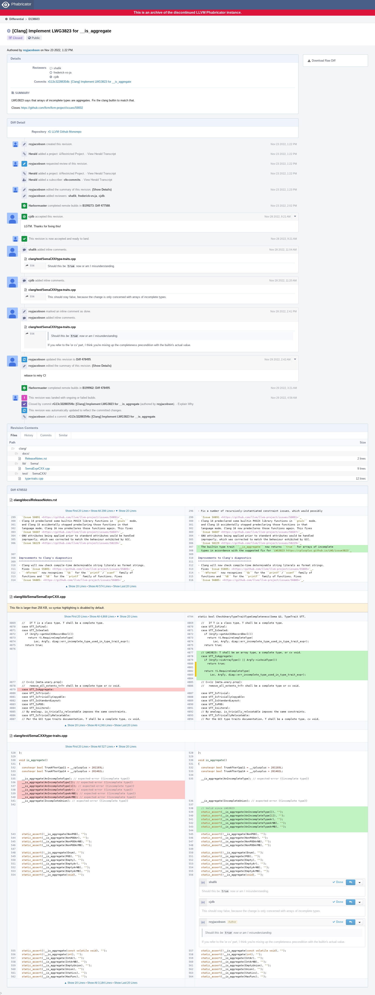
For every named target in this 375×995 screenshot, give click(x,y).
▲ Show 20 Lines (75, 586)
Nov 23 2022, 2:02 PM (284, 205)
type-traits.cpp (34, 478)
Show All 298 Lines (102, 510)
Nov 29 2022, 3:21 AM (284, 388)
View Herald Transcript (101, 154)
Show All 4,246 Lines (99, 725)
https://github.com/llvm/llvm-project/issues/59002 (52, 107)
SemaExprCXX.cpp (37, 468)
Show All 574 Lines (99, 586)
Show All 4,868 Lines (102, 616)
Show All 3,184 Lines (99, 982)
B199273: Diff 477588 (96, 205)
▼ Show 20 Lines (125, 510)
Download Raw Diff (324, 60)
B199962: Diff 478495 (96, 388)
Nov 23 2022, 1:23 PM (284, 189)
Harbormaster (38, 205)
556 (32, 265)
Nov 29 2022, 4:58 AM (284, 397)
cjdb (56, 77)
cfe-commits (72, 179)
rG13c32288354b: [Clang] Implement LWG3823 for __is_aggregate (89, 81)
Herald (33, 154)
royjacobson (31, 50)
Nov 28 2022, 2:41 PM (283, 311)
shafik (57, 68)
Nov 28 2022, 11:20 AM (283, 280)
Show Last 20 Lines (124, 586)
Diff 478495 (83, 359)
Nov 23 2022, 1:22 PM (284, 144)
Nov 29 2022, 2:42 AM (278, 359)
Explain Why (186, 404)
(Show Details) (102, 189)
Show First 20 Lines (77, 510)
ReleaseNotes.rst (36, 458)
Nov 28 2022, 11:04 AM (283, 249)
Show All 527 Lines (102, 746)
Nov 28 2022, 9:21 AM (278, 216)
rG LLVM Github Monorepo (64, 131)
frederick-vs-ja (62, 72)
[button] (350, 882)
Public (36, 38)
